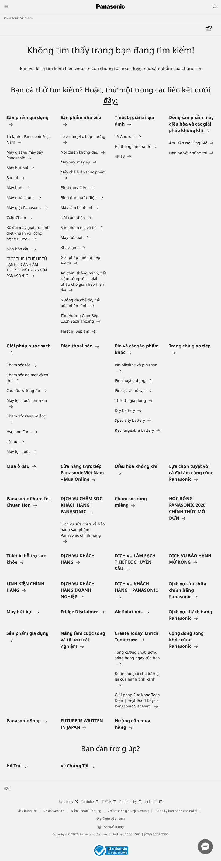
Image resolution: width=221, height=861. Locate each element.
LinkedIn (151, 801)
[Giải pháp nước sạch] (29, 352)
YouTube (87, 801)
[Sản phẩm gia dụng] (29, 124)
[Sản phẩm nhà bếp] (83, 124)
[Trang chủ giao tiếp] (192, 352)
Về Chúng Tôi (27, 810)
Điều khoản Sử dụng (86, 810)
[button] (205, 846)
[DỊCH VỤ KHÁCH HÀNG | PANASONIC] (137, 596)
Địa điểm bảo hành (110, 818)
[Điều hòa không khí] (137, 473)
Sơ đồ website (53, 810)
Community (128, 801)
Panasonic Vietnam (18, 18)
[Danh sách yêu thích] (209, 29)
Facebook (66, 801)
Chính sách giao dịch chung (128, 810)
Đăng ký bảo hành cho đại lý (176, 810)
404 (7, 788)
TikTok (106, 801)
